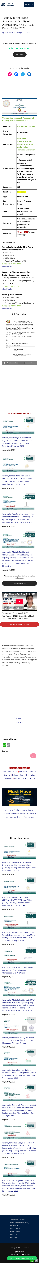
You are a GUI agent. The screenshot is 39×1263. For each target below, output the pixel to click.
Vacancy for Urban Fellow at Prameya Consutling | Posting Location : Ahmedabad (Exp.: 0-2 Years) (17, 970)
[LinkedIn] (29, 74)
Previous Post (19, 718)
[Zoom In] (23, 363)
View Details (7, 266)
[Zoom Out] (19, 363)
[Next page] (7, 363)
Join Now (19, 54)
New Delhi (7, 771)
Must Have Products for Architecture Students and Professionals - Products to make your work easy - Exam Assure (19, 813)
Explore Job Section (19, 583)
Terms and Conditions (18, 1220)
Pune (22, 775)
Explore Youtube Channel (19, 624)
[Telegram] (23, 74)
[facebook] (16, 74)
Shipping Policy (15, 1228)
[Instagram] (10, 74)
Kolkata (15, 775)
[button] (37, 4)
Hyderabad (30, 775)
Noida (15, 771)
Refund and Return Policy (19, 1223)
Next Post (20, 722)
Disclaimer (14, 1226)
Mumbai (33, 771)
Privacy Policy (15, 1231)
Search (5, 751)
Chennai (7, 775)
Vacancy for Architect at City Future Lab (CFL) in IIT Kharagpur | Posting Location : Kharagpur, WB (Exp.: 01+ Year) (19, 1040)
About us (13, 1234)
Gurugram (23, 771)
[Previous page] (4, 363)
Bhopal (17, 778)
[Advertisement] (19, 90)
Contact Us (14, 1237)
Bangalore (8, 778)
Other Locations (28, 778)
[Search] (33, 755)
